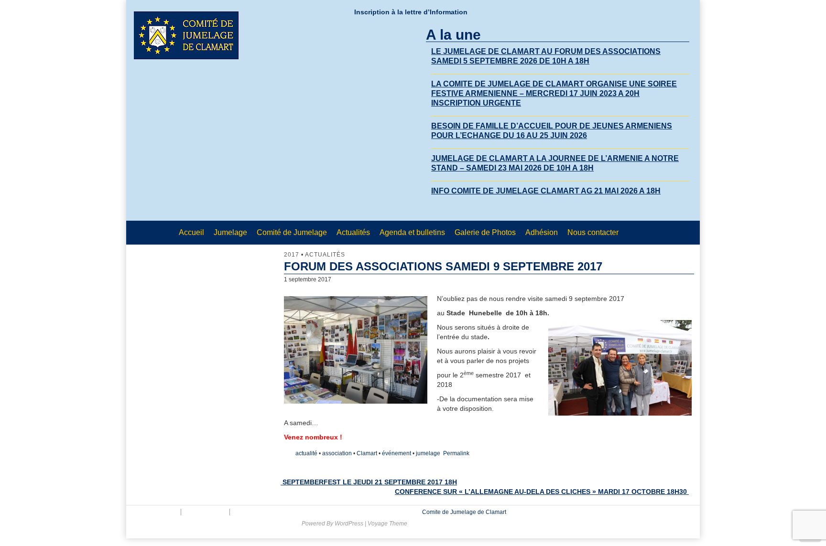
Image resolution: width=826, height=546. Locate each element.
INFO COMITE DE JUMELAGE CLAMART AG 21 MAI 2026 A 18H (546, 191)
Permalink (456, 453)
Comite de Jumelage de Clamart (463, 512)
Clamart (367, 453)
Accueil (191, 232)
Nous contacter (593, 232)
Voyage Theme (387, 523)
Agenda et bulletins (412, 232)
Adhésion (541, 232)
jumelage (428, 453)
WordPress (349, 523)
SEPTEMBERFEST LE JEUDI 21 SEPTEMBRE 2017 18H (369, 482)
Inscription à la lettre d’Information (410, 12)
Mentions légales (154, 512)
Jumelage (230, 232)
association (337, 453)
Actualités (353, 232)
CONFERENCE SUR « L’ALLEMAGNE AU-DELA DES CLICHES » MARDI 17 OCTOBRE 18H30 (542, 491)
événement (396, 453)
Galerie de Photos (485, 232)
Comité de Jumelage (292, 232)
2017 (291, 254)
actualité (306, 453)
